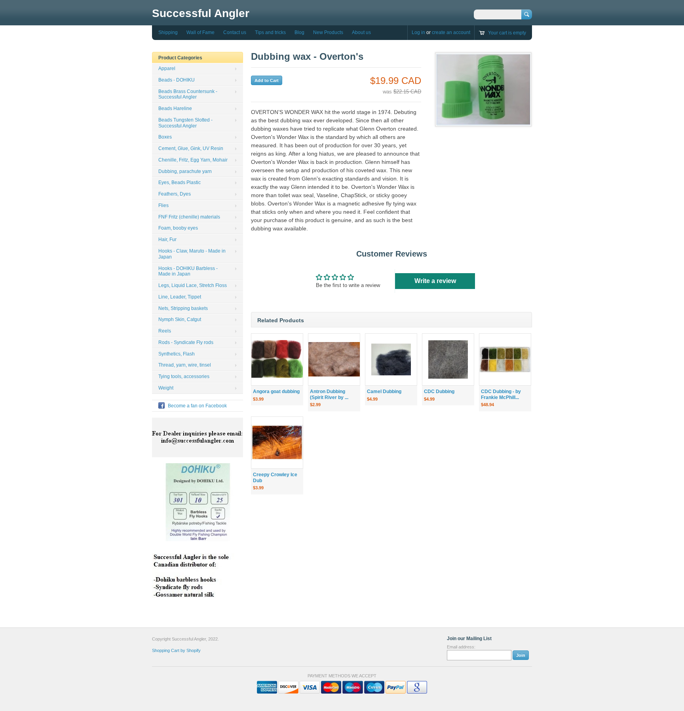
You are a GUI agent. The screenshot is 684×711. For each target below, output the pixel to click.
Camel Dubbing (384, 391)
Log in (418, 32)
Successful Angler (200, 13)
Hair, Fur (167, 239)
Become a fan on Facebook (197, 406)
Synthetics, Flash (176, 354)
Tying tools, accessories (183, 376)
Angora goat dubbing (276, 391)
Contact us (234, 32)
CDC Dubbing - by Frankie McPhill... (501, 394)
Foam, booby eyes (178, 228)
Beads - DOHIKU (176, 80)
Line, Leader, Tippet (179, 297)
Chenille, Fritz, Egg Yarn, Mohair (193, 160)
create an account (451, 32)
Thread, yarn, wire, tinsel (184, 365)
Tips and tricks (270, 32)
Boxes (165, 137)
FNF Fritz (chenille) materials (189, 217)
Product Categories (180, 58)
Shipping (168, 32)
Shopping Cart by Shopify (176, 650)
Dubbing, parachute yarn (185, 171)
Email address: (461, 646)
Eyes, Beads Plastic (179, 182)
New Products (328, 32)
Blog (299, 32)
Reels (164, 331)
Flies (163, 205)
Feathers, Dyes (174, 194)
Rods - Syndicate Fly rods (185, 342)
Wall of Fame (200, 32)
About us (361, 32)
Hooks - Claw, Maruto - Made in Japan (192, 254)
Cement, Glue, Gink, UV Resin (190, 148)
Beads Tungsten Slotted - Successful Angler (185, 123)
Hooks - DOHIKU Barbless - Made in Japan (188, 271)
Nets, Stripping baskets (183, 308)
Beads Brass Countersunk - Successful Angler (187, 94)
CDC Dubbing (439, 391)
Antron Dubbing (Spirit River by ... (329, 394)
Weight (165, 388)
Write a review (435, 281)
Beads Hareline (175, 108)
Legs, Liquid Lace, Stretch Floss (192, 285)
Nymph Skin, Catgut (179, 319)
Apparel (166, 68)
